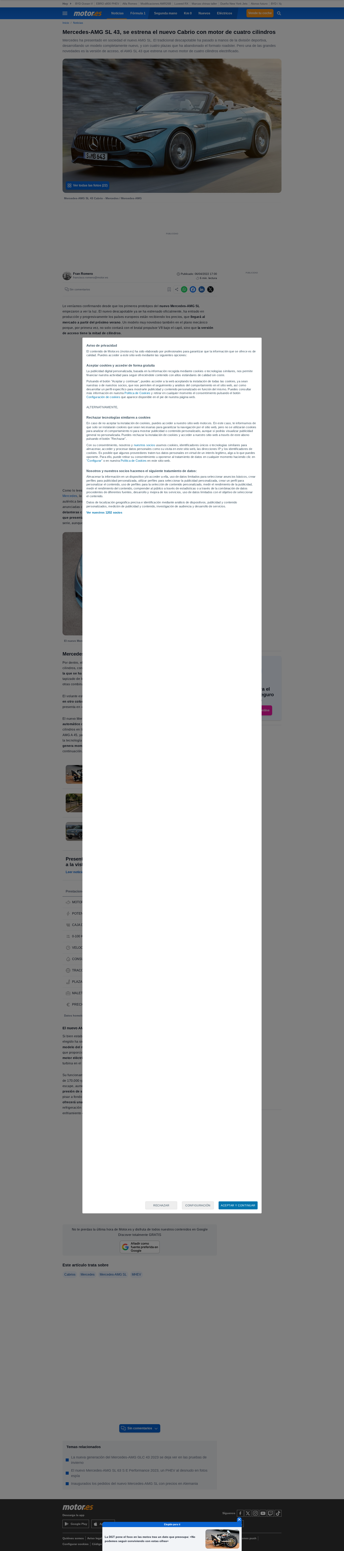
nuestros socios (144, 445)
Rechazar (161, 1205)
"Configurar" (94, 460)
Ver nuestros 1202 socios (104, 512)
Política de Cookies (137, 393)
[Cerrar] (239, 1519)
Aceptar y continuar (238, 1205)
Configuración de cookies (103, 397)
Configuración (197, 1205)
